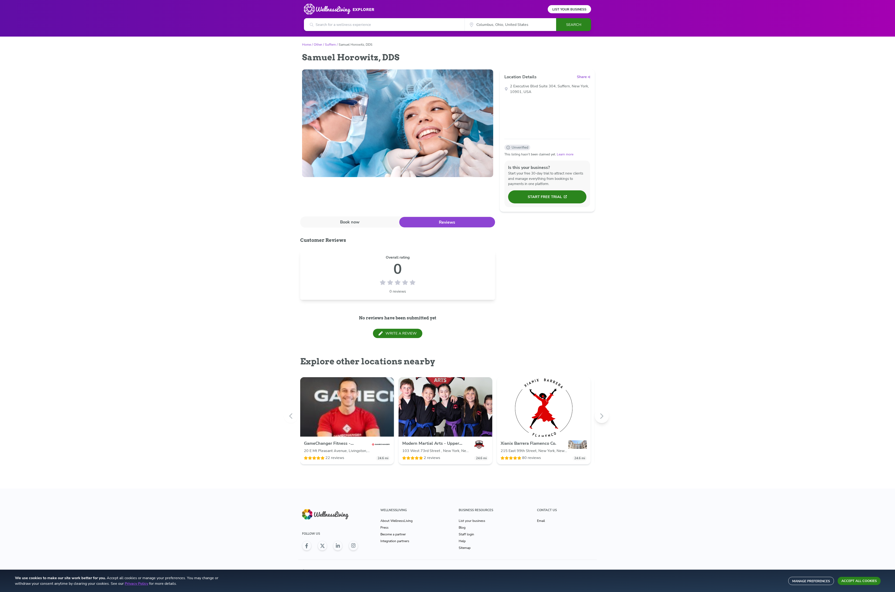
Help (462, 541)
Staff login (466, 534)
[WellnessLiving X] (322, 546)
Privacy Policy (136, 583)
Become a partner (393, 534)
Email (541, 521)
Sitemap (465, 548)
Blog (462, 527)
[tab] (349, 222)
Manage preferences (811, 581)
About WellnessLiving (396, 521)
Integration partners (394, 541)
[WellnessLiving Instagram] (353, 546)
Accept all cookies (859, 581)
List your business (472, 521)
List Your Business (569, 9)
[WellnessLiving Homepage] (330, 514)
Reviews (447, 222)
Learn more (565, 154)
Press (384, 527)
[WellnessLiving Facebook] (306, 546)
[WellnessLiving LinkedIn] (337, 546)
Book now (349, 222)
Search (573, 24)
